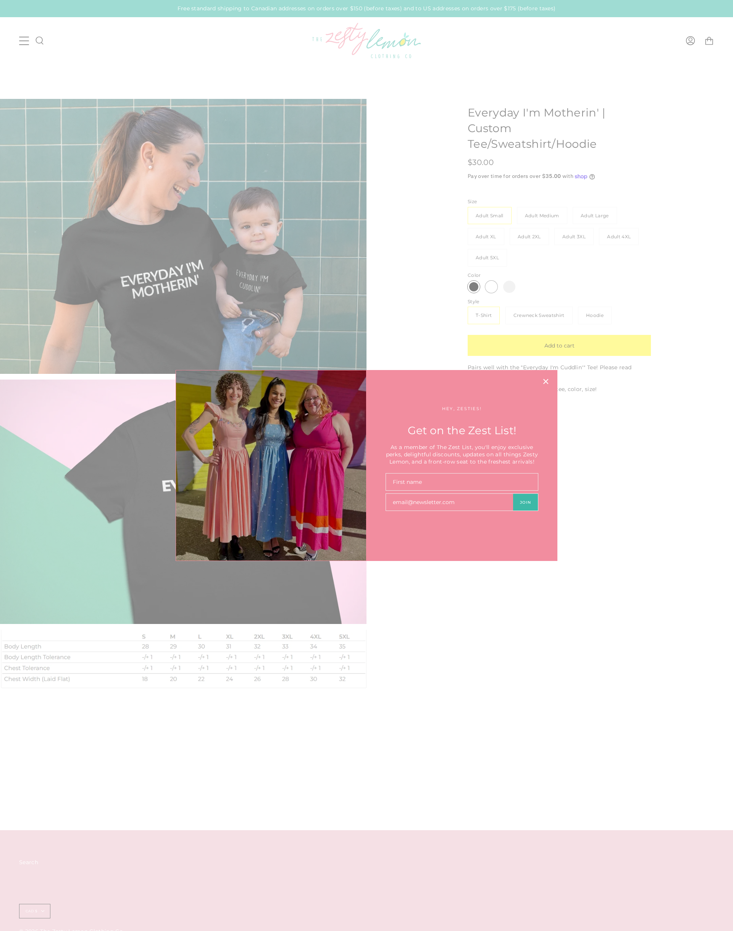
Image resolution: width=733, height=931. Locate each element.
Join (525, 502)
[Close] (546, 381)
